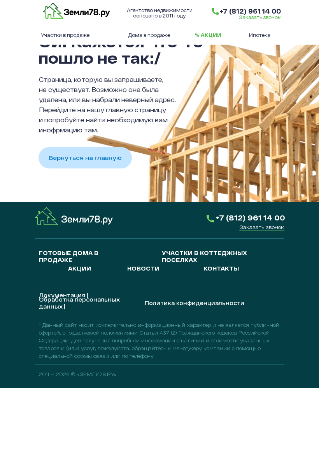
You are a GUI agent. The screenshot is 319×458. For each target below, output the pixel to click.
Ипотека (259, 35)
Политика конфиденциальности (194, 303)
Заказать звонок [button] (259, 17)
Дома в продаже (149, 35)
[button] (262, 227)
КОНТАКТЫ (221, 268)
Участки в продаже (65, 35)
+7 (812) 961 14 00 (250, 11)
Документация (62, 295)
